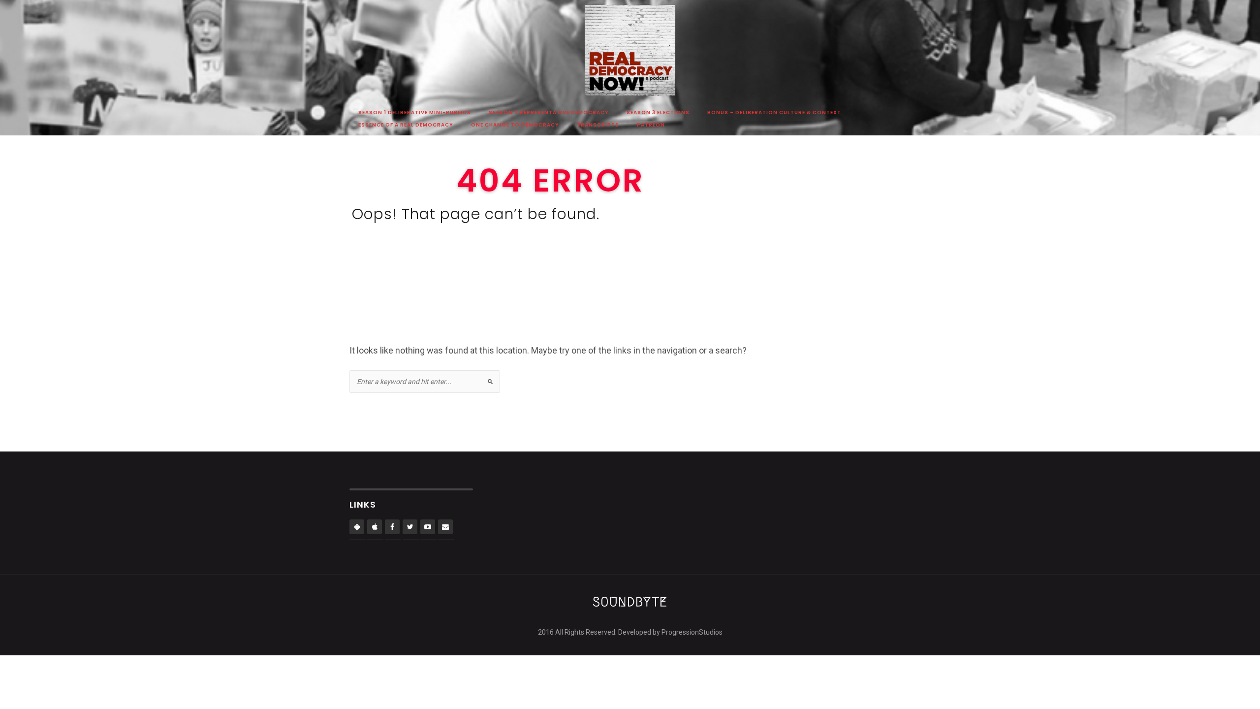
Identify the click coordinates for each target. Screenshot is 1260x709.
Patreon (651, 126)
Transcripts (598, 126)
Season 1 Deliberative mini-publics (414, 113)
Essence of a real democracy (405, 126)
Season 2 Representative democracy (549, 113)
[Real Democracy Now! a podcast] (630, 55)
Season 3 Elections (658, 113)
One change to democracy (515, 126)
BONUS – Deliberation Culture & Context (774, 113)
